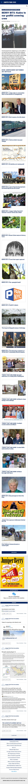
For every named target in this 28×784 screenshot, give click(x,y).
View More (14, 552)
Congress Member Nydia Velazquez (14, 767)
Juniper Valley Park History (14, 763)
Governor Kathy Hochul (14, 769)
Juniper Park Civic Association (12, 605)
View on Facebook (20, 613)
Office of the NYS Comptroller (14, 755)
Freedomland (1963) (14, 741)
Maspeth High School (14, 749)
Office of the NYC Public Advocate (14, 745)
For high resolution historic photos (14, 751)
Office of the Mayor (14, 759)
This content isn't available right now (11, 723)
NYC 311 (14, 747)
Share (25, 613)
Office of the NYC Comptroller (14, 761)
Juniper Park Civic (10, 2)
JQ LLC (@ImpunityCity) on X (9, 638)
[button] (1, 2)
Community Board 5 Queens (14, 757)
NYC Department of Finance (14, 753)
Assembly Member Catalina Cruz (14, 765)
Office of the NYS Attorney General (14, 743)
